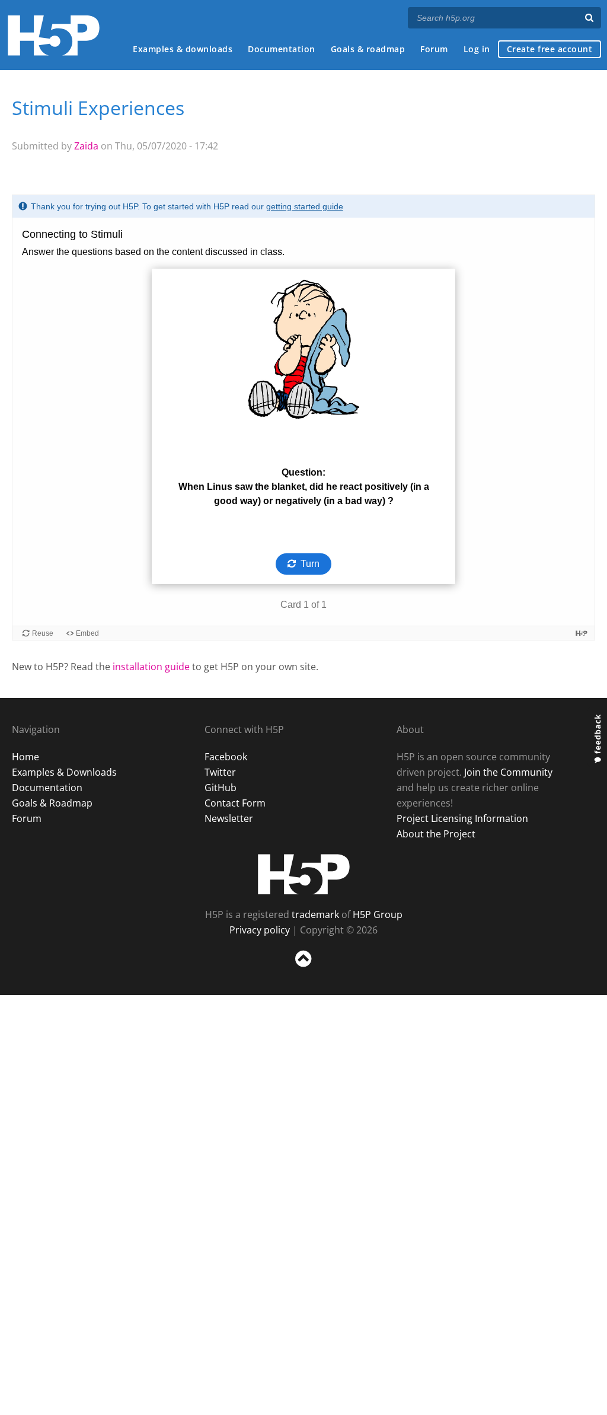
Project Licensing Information (462, 818)
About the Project (436, 833)
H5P (304, 874)
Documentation (281, 49)
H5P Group (377, 914)
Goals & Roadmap (52, 803)
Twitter (220, 772)
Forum (434, 49)
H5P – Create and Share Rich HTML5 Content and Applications (53, 35)
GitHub (221, 787)
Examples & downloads (182, 49)
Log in (477, 49)
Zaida (86, 145)
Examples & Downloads (64, 772)
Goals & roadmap (368, 49)
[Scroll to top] (303, 969)
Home (25, 756)
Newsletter (229, 818)
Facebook (226, 756)
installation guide (151, 666)
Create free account (550, 49)
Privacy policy (259, 929)
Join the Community (508, 772)
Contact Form (235, 803)
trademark (315, 914)
